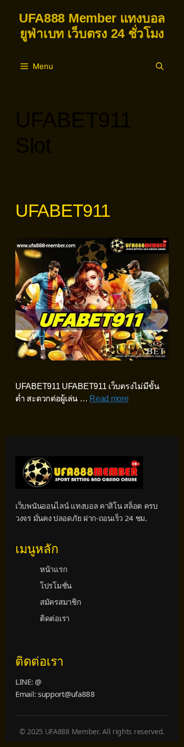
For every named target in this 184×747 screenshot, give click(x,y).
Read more (108, 398)
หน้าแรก (53, 569)
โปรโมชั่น (56, 585)
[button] (160, 66)
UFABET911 (62, 210)
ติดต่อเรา (55, 618)
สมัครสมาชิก (60, 602)
